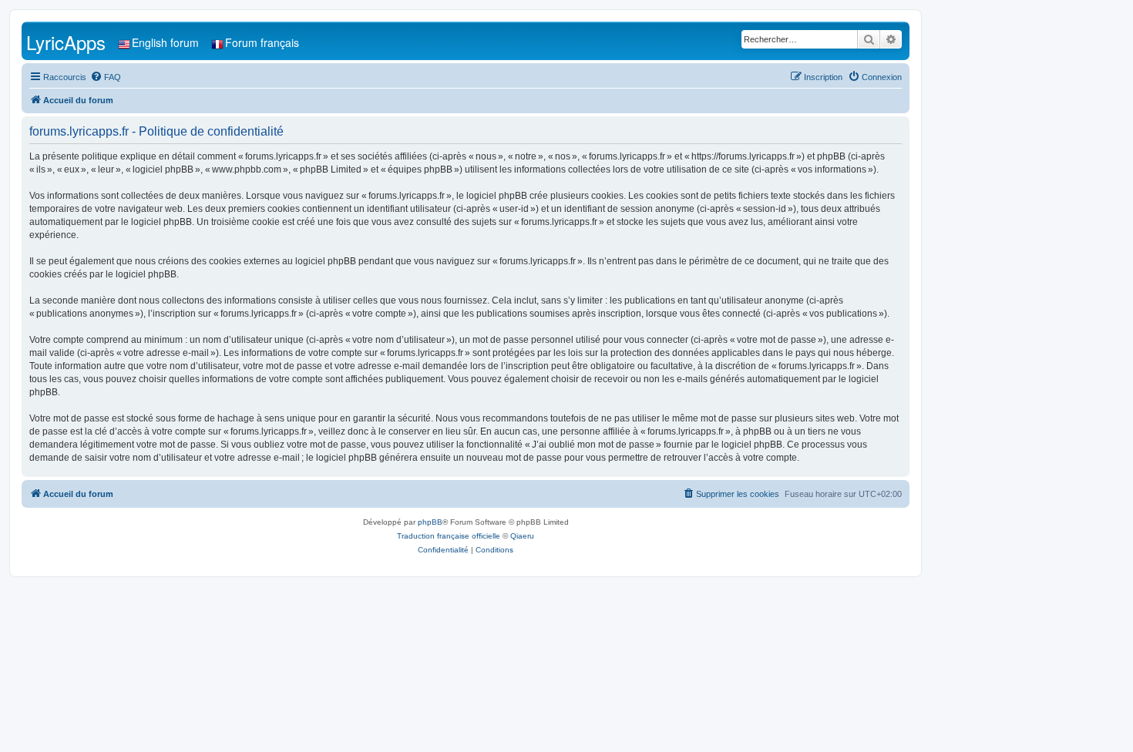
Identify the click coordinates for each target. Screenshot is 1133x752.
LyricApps (66, 42)
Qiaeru (522, 536)
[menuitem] (105, 77)
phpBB (430, 522)
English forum (165, 42)
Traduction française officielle (448, 536)
